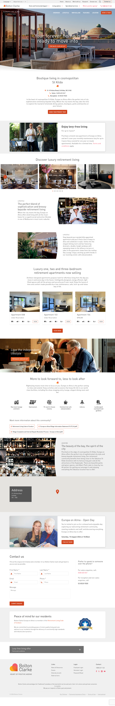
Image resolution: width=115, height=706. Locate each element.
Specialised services (72, 6)
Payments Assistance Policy (77, 694)
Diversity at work (56, 673)
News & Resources (57, 667)
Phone (42, 578)
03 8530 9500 (62, 96)
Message (13, 587)
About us (68, 1)
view (35, 321)
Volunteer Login (78, 670)
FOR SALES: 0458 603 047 (57, 46)
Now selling (76, 13)
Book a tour (106, 13)
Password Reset (78, 673)
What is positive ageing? (90, 6)
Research (85, 1)
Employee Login (78, 667)
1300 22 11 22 (100, 668)
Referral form (55, 675)
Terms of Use (92, 694)
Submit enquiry (16, 603)
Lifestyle (65, 13)
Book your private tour (57, 112)
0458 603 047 (60, 93)
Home (61, 1)
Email (12, 578)
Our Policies (63, 694)
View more (57, 331)
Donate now (93, 1)
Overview (56, 13)
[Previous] (5, 177)
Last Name (44, 570)
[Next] (110, 177)
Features (86, 13)
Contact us (107, 1)
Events (53, 670)
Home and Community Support (38, 6)
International (101, 694)
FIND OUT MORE (68, 542)
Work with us (76, 1)
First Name (14, 570)
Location (95, 13)
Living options (56, 6)
